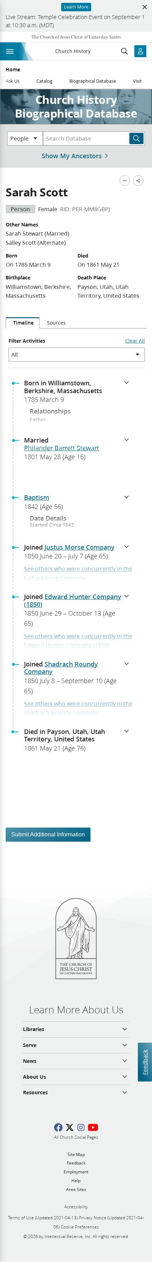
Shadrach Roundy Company (61, 667)
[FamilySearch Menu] (124, 180)
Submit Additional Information (48, 834)
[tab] (23, 322)
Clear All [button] (135, 340)
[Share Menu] (138, 180)
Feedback (145, 1062)
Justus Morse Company (80, 547)
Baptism (36, 497)
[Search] (136, 138)
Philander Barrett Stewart (61, 447)
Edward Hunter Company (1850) (72, 600)
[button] (79, 393)
